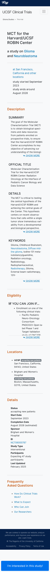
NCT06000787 (18, 442)
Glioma (29, 51)
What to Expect (22, 502)
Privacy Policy (24, 546)
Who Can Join (21, 506)
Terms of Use (38, 546)
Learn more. (27, 538)
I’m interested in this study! (25, 566)
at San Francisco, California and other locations (24, 73)
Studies (8, 19)
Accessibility (11, 546)
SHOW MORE (32, 155)
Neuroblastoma (25, 56)
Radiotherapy (18, 268)
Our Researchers (22, 511)
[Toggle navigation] (44, 11)
